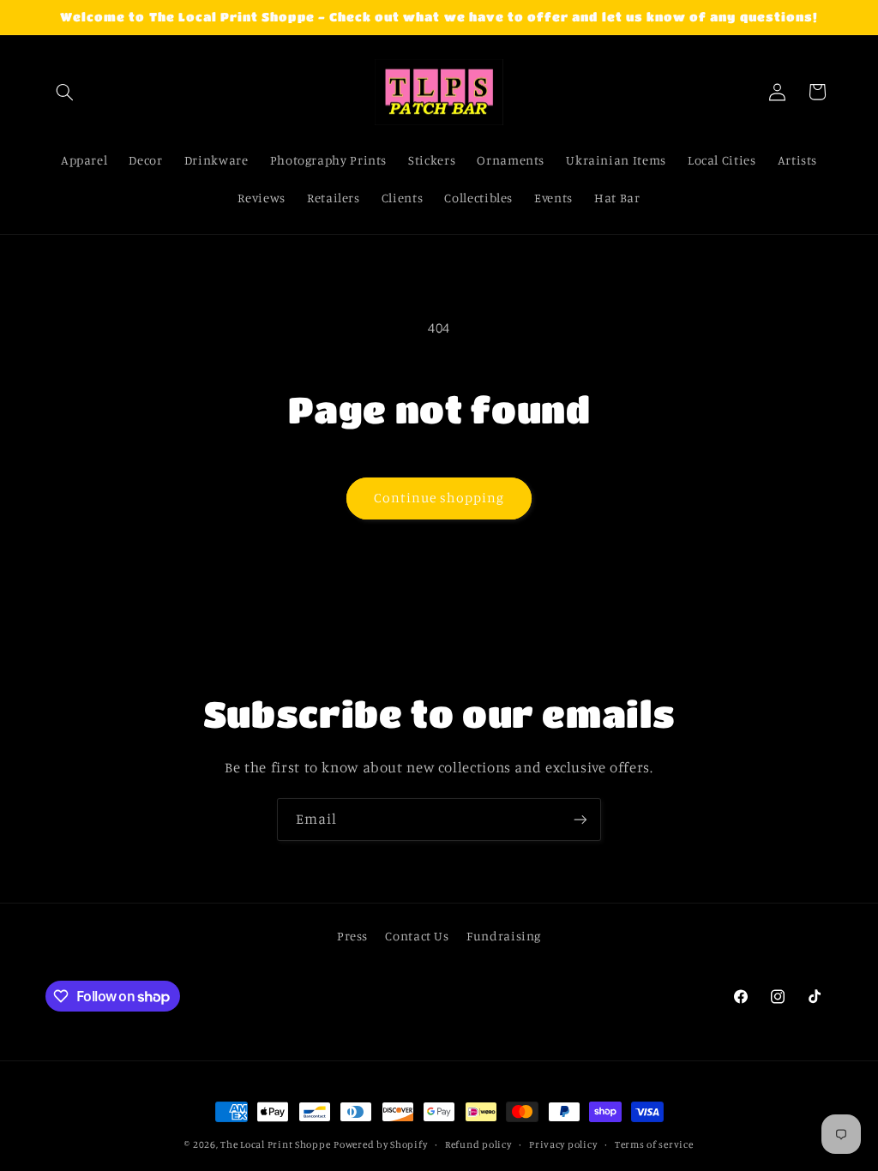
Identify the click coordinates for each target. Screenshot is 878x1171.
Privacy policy (563, 1144)
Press (352, 935)
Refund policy (478, 1144)
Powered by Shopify (380, 1144)
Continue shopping (439, 497)
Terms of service (654, 1144)
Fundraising (503, 935)
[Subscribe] (580, 819)
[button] (65, 91)
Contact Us (416, 935)
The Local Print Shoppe (275, 1144)
